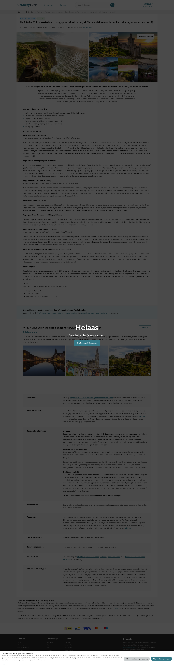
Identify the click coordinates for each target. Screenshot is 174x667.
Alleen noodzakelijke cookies (137, 659)
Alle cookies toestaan (161, 659)
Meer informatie (7, 664)
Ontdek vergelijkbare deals (87, 343)
